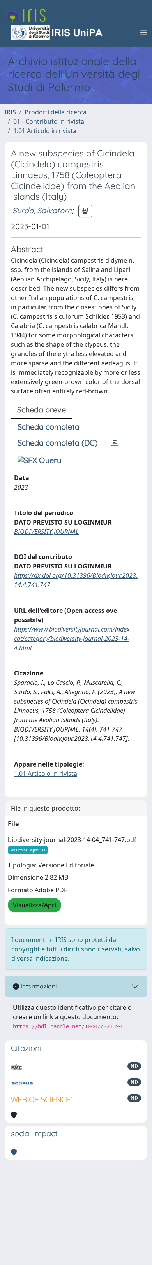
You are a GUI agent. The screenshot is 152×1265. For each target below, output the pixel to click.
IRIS (10, 112)
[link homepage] (28, 14)
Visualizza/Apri (34, 905)
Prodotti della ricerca (56, 112)
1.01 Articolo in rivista (44, 130)
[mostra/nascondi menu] (143, 33)
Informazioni (38, 986)
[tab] (114, 443)
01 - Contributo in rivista (48, 121)
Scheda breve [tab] (41, 409)
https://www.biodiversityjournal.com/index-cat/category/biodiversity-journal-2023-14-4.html (73, 638)
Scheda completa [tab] (49, 427)
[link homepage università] (57, 32)
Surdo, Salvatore (42, 210)
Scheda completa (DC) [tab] (57, 442)
